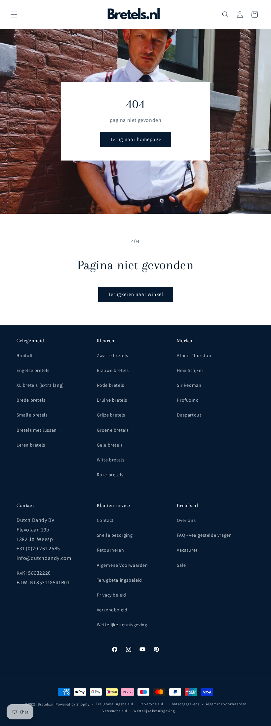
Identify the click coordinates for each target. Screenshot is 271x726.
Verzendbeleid (112, 610)
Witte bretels (111, 460)
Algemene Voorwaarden (122, 565)
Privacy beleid (111, 595)
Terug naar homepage (135, 139)
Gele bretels (110, 445)
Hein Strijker (190, 370)
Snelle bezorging (115, 535)
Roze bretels (110, 475)
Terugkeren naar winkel (135, 294)
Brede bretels (31, 400)
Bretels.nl (46, 704)
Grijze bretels (111, 415)
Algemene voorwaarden (226, 704)
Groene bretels (113, 430)
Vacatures (187, 550)
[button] (14, 14)
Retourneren (110, 550)
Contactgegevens (185, 704)
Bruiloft (25, 355)
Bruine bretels (112, 400)
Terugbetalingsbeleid (119, 580)
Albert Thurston (194, 355)
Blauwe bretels (113, 370)
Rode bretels (110, 385)
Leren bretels (31, 445)
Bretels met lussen (37, 430)
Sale (181, 565)
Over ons (186, 520)
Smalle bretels (32, 415)
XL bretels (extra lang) (40, 385)
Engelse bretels (33, 370)
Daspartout (189, 415)
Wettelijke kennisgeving (122, 625)
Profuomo (188, 400)
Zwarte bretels (112, 355)
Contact (105, 520)
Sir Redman (189, 385)
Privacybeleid (151, 704)
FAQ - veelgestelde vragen (204, 535)
